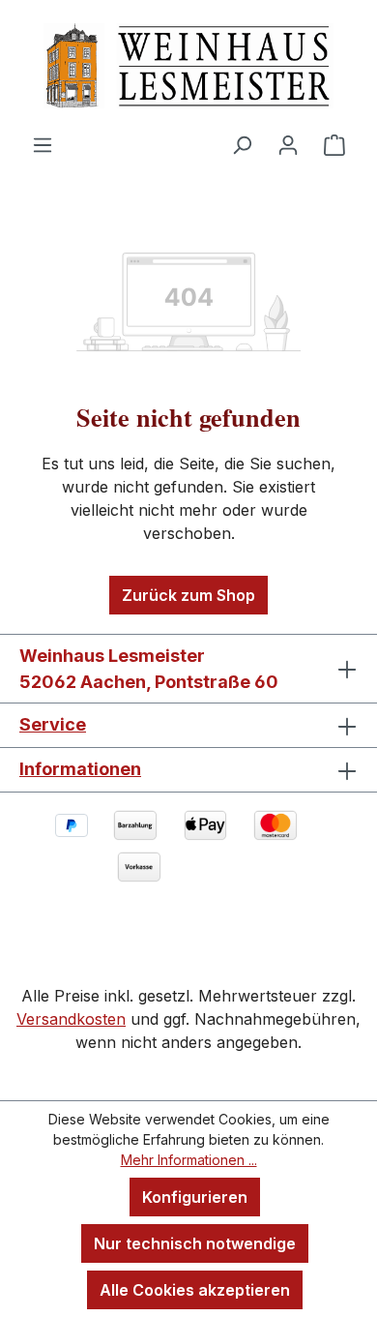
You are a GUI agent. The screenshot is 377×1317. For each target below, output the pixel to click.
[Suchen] (241, 144)
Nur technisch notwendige (195, 1243)
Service (52, 724)
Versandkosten (71, 1019)
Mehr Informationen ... (189, 1160)
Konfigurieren (194, 1197)
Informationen (80, 769)
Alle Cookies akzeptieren (195, 1290)
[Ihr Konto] (288, 144)
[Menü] (42, 144)
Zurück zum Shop (188, 595)
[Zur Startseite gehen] (188, 66)
